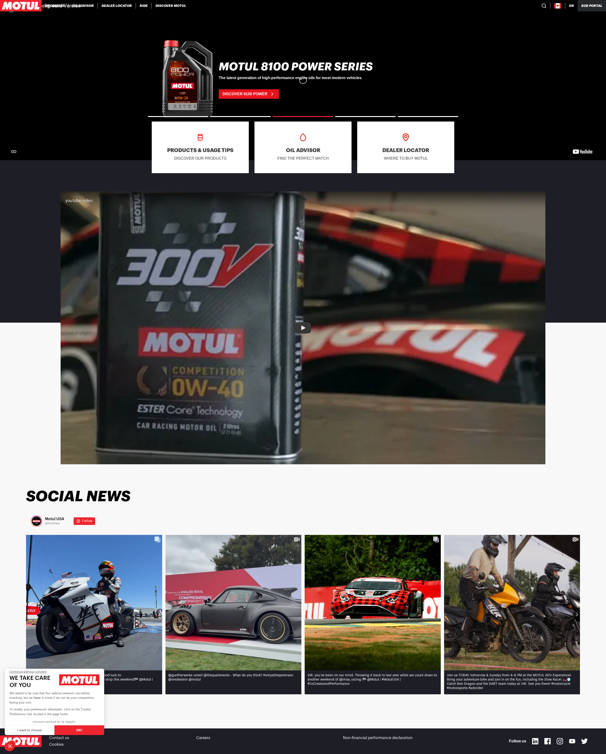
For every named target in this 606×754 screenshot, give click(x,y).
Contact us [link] (59, 738)
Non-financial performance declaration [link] (378, 738)
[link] (144, 5)
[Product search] (544, 5)
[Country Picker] (557, 6)
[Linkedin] (535, 741)
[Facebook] (547, 741)
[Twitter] (584, 741)
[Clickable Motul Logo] (21, 5)
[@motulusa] (36, 521)
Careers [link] (203, 738)
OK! (79, 730)
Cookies (56, 744)
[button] (10, 746)
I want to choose (29, 730)
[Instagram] (560, 741)
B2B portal (591, 5)
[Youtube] (572, 741)
